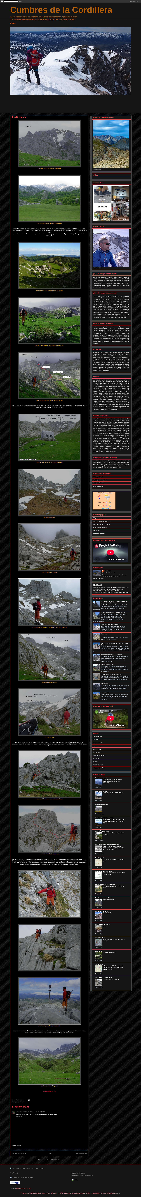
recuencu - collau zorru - (113, 446)
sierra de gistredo (99, 450)
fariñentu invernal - (98, 356)
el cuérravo (115, 432)
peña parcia (103, 335)
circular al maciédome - (99, 428)
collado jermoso (98, 764)
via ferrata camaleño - (104, 287)
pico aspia (112, 404)
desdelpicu (99, 951)
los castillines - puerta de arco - (118, 359)
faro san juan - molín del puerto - (103, 433)
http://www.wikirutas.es (78, 1173)
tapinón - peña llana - (104, 370)
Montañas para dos (101, 778)
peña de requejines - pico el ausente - (110, 441)
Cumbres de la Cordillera (61, 10)
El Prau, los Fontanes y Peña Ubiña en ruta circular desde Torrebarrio (114, 602)
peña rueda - (122, 362)
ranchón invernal (103, 367)
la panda (111, 464)
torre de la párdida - (98, 312)
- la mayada (110, 419)
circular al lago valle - (122, 380)
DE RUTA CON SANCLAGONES (105, 884)
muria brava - (119, 394)
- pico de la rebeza (118, 422)
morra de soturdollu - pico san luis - (119, 301)
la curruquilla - (104, 464)
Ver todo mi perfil (98, 578)
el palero (121, 432)
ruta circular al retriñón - (112, 448)
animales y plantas (99, 533)
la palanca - (105, 301)
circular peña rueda (123, 352)
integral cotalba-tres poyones (110, 624)
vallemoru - (102, 451)
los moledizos (105, 693)
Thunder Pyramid (107, 912)
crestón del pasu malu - (100, 354)
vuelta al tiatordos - (111, 451)
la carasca (116, 435)
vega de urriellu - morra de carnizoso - (116, 317)
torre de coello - (125, 311)
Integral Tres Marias (107, 664)
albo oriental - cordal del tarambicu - (104, 380)
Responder (19, 1116)
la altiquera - (21, 1102)
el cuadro (109, 432)
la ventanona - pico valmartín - (116, 438)
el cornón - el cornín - (99, 385)
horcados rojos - (119, 299)
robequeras (102, 448)
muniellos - (96, 441)
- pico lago (126, 422)
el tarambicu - (102, 386)
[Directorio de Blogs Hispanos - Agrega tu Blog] (27, 1168)
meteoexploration (98, 483)
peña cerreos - (115, 362)
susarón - (106, 450)
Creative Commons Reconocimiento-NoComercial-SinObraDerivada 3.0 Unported (108, 589)
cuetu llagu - (119, 327)
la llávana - (123, 388)
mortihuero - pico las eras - (107, 394)
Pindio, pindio (99, 858)
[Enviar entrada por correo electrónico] (28, 1100)
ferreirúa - (114, 386)
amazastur (107, 571)
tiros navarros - (97, 309)
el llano (95, 761)
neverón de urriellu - (99, 303)
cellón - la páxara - (123, 427)
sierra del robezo (121, 408)
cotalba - (112, 327)
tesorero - (126, 307)
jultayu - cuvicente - (119, 328)
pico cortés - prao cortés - (121, 283)
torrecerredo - (103, 316)
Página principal (98, 518)
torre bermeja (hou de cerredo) (110, 309)
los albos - (102, 391)
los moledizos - (97, 333)
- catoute (104, 419)
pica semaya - (118, 335)
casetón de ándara (99, 768)
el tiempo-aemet (98, 486)
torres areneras (111, 316)
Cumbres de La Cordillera (103, 898)
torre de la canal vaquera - (117, 338)
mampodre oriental (119, 464)
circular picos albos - (99, 381)
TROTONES (99, 964)
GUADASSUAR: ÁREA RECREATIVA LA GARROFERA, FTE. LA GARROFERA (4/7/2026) (114, 821)
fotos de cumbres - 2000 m (101, 524)
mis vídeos (96, 530)
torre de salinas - (98, 314)
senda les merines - (109, 369)
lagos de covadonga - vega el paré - (119, 332)
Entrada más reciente (19, 1153)
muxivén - (126, 394)
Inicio (51, 1153)
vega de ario (97, 749)
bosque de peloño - (107, 423)
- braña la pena (97, 419)
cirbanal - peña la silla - (111, 352)
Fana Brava (104, 634)
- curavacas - (97, 461)
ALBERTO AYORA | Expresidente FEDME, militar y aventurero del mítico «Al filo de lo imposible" (113, 847)
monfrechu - (125, 440)
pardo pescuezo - (110, 303)
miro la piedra (97, 393)
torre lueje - (105, 340)
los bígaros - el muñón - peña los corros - (117, 391)
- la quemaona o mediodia (121, 419)
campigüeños (125, 423)
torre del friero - (107, 314)
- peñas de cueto (114, 420)
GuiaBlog (13, 1188)
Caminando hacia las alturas (104, 818)
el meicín (96, 758)
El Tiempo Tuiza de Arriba (104, 492)
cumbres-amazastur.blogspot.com (118, 592)
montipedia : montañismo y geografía (82, 1175)
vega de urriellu (98, 743)
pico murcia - (117, 467)
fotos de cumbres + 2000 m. (101, 521)
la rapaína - (104, 438)
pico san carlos (102, 306)
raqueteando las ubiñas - (115, 367)
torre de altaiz (116, 311)
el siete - (126, 354)
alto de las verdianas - (100, 277)
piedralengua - (106, 336)
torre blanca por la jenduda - (104, 311)
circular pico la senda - (113, 428)
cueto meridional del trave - (103, 298)
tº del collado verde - (99, 317)
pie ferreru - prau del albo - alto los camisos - (110, 365)
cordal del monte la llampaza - (115, 381)
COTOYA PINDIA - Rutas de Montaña (107, 844)
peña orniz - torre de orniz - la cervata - (110, 401)
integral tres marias (119, 433)
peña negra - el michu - (106, 399)
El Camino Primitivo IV (109, 952)
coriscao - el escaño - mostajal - (116, 461)
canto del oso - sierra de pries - (102, 425)
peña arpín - (107, 362)
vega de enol (97, 746)
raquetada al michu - (110, 408)
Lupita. (104, 926)
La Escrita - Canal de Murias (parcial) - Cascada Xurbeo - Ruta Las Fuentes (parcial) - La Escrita (113, 967)
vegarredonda (97, 736)
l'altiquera (19, 117)
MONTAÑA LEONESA (102, 831)
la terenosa (96, 752)
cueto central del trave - (114, 296)
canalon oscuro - (98, 352)
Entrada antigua (81, 1153)
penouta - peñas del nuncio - (101, 396)
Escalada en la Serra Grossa (111, 979)
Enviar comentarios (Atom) (53, 1159)
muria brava (104, 683)
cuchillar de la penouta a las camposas (118, 383)
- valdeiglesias (97, 423)
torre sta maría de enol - (116, 340)
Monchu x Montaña (101, 804)
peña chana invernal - (115, 396)
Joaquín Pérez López (22, 1111)
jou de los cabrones (99, 755)
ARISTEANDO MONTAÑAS (103, 978)
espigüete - (105, 462)
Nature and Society (101, 911)
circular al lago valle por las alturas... (112, 674)
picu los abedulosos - (99, 445)
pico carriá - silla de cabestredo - (120, 443)
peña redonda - (106, 443)
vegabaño (96, 739)
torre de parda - (125, 312)
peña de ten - (125, 441)
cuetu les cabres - (113, 354)
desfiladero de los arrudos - (106, 430)
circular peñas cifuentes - (100, 296)
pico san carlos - (111, 306)
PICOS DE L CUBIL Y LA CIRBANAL (113, 793)
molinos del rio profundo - (114, 440)
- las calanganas (103, 420)
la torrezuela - (109, 330)
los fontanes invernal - (106, 361)
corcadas (103, 461)
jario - (110, 328)
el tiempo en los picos (99, 480)
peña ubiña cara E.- (117, 364)
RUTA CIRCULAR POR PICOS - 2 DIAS (113, 613)
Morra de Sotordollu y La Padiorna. (111, 654)
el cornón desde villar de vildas (115, 385)
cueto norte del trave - (120, 298)
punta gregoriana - (117, 336)
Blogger (118, 1193)
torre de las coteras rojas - (112, 312)
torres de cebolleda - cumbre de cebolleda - (111, 341)
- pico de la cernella (106, 422)
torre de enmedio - (105, 338)
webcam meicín (98, 477)
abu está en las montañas (103, 871)
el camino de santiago (100, 527)
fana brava (109, 386)
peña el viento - (97, 443)
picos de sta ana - (121, 306)
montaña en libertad (101, 791)
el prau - (121, 354)
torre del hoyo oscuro (118, 314)
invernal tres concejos (107, 435)
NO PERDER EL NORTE (102, 924)
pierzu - (102, 446)
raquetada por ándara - (99, 285)
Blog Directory (14, 1173)
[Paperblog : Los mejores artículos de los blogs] (15, 1184)
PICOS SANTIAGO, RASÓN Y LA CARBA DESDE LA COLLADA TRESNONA (112, 781)
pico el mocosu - (121, 404)
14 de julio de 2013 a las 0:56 (37, 1111)
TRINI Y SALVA (100, 938)
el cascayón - (102, 432)
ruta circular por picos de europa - (113, 307)
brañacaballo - (117, 423)
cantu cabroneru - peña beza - (101, 327)
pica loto (110, 335)
